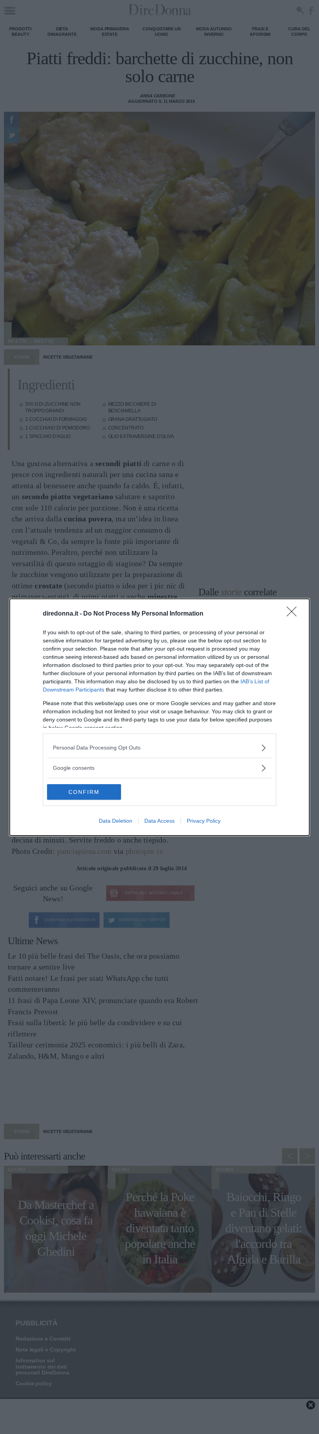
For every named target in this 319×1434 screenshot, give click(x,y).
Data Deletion (115, 821)
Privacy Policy (204, 821)
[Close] (294, 614)
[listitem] (159, 748)
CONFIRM (84, 792)
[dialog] (159, 717)
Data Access (159, 821)
